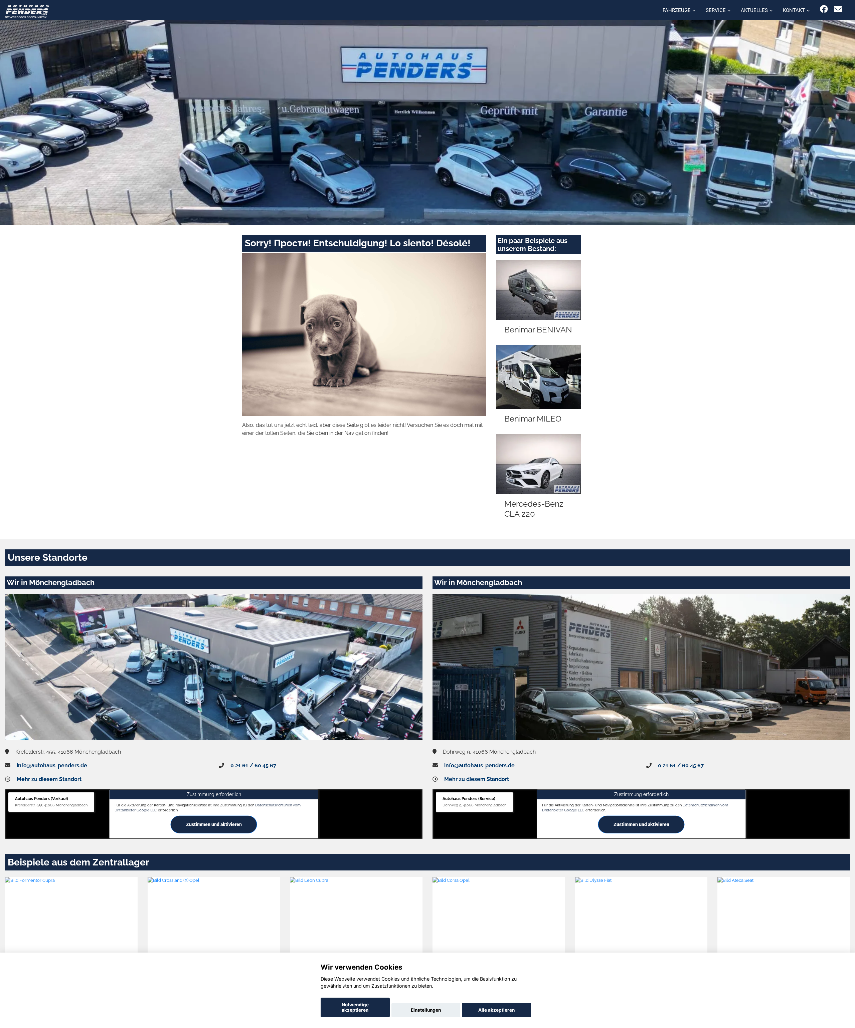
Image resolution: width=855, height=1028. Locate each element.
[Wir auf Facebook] (824, 9)
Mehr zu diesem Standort (49, 779)
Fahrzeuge (677, 10)
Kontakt (794, 10)
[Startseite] (27, 10)
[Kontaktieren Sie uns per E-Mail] (838, 9)
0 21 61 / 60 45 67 (253, 765)
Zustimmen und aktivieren (214, 824)
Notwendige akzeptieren (355, 1007)
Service (716, 10)
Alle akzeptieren (496, 1010)
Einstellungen (426, 1010)
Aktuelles (754, 10)
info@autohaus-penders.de (52, 765)
